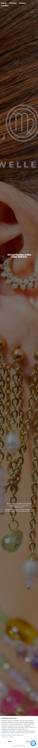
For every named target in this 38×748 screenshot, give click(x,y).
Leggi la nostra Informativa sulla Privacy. (12, 735)
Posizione (22, 3)
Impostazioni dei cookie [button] (19, 745)
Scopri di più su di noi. (7, 737)
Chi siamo (12, 3)
